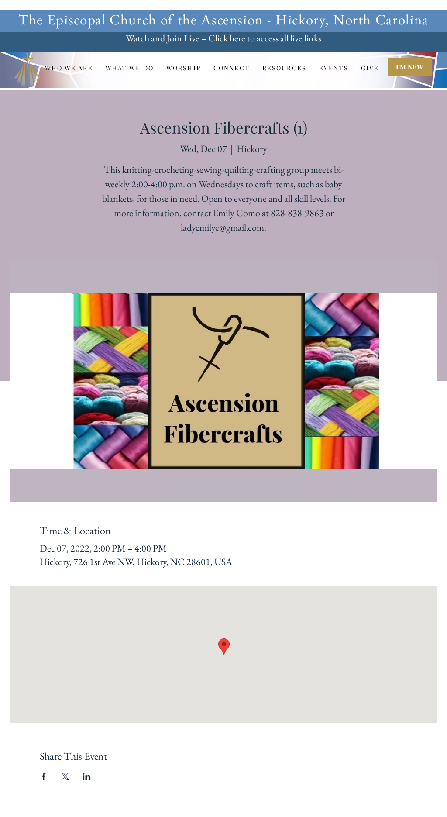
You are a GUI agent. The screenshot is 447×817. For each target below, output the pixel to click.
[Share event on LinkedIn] (87, 776)
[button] (68, 68)
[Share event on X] (65, 776)
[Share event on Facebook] (44, 776)
